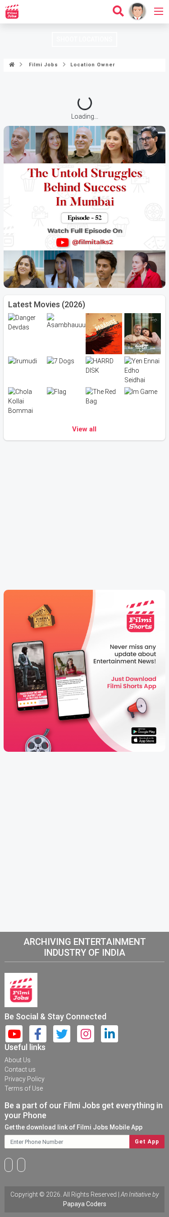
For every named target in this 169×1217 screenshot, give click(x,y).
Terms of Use (24, 1088)
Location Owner (92, 65)
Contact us (20, 1069)
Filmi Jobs (41, 65)
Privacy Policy (25, 1079)
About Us (18, 1060)
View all (84, 429)
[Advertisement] (84, 840)
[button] (67, 279)
